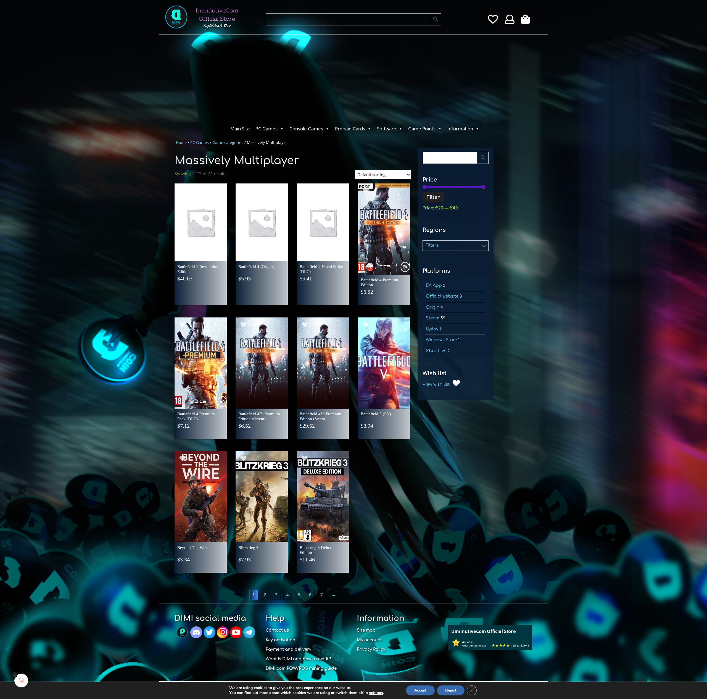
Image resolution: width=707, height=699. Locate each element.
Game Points (422, 128)
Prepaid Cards (350, 128)
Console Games (306, 128)
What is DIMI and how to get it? (298, 659)
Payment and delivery (288, 649)
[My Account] (510, 21)
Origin (432, 307)
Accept (420, 690)
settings (376, 692)
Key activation (280, 640)
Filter (433, 197)
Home (181, 142)
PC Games (266, 128)
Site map (366, 630)
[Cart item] (526, 21)
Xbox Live (436, 351)
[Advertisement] (331, 81)
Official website (442, 296)
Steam (432, 318)
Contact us (277, 630)
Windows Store (441, 340)
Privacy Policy (371, 649)
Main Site (240, 128)
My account (369, 640)
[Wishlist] (492, 21)
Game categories (227, 142)
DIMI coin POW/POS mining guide (301, 668)
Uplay (432, 329)
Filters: (432, 245)
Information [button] (460, 128)
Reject (450, 690)
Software (386, 128)
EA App (434, 285)
